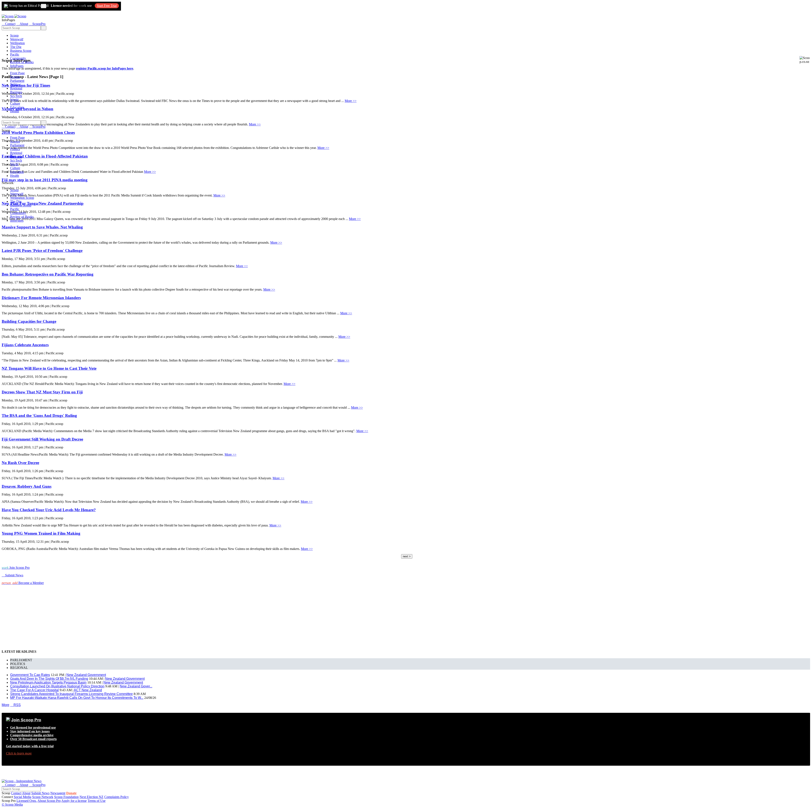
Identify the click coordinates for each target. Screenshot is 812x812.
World (14, 100)
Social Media (22, 797)
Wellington (17, 43)
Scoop (14, 35)
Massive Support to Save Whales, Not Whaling (42, 227)
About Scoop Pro (49, 800)
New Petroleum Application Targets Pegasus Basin (48, 682)
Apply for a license (74, 800)
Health (14, 111)
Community (18, 58)
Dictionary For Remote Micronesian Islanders (41, 297)
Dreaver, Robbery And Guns (26, 486)
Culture (15, 103)
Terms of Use (97, 800)
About (26, 793)
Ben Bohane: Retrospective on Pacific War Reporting (47, 274)
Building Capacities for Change (29, 321)
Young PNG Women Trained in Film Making (41, 533)
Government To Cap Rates (30, 675)
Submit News (40, 793)
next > (407, 556)
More (5, 705)
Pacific (14, 54)
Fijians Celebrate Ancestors (25, 345)
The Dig (15, 47)
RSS (15, 705)
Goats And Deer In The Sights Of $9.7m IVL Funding (49, 678)
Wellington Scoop (22, 197)
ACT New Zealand (88, 690)
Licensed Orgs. (26, 800)
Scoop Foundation (66, 797)
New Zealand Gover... (136, 686)
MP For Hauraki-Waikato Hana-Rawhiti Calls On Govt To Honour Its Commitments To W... (76, 697)
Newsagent (57, 793)
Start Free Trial (107, 5)
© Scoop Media (12, 804)
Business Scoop (20, 50)
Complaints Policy (116, 797)
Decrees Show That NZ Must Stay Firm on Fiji (42, 392)
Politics (15, 84)
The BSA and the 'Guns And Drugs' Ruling (39, 415)
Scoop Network (42, 797)
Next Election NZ (91, 797)
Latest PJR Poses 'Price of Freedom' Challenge (42, 250)
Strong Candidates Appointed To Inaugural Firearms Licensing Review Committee (71, 694)
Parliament (17, 80)
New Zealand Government (86, 675)
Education (17, 107)
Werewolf (16, 39)
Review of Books (22, 62)
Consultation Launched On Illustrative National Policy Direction (57, 686)
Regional (16, 88)
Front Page (17, 73)
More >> (351, 101)
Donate (71, 793)
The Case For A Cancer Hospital (34, 690)
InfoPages (16, 66)
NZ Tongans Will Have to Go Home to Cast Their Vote (49, 368)
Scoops (15, 77)
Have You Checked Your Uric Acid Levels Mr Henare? (49, 510)
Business (16, 92)
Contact (16, 793)
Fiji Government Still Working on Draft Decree (42, 439)
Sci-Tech (16, 96)
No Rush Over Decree (20, 462)
